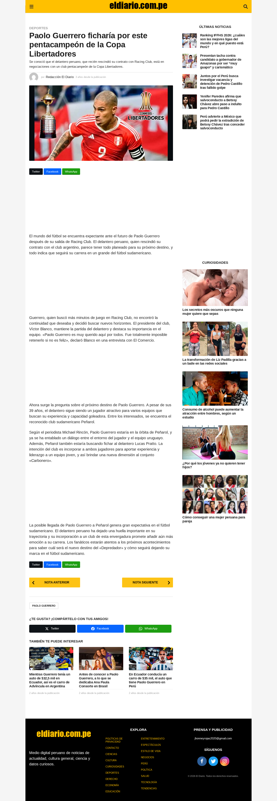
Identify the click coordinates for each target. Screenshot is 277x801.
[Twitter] (213, 761)
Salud (145, 776)
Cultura (111, 760)
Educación (113, 791)
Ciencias (111, 754)
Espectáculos (151, 745)
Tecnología (149, 782)
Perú (144, 763)
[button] (31, 6)
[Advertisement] (101, 205)
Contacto (112, 748)
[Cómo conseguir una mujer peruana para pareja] (215, 494)
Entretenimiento (153, 738)
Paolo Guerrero (43, 605)
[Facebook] (202, 761)
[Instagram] (224, 761)
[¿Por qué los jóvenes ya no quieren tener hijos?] (215, 442)
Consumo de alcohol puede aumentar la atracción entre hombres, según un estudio (212, 413)
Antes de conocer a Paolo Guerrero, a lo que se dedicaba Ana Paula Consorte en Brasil (98, 680)
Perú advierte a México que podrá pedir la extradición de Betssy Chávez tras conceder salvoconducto (222, 122)
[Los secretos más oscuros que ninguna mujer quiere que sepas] (215, 287)
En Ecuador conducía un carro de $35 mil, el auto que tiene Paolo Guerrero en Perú (150, 680)
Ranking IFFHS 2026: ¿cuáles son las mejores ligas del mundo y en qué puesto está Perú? (222, 41)
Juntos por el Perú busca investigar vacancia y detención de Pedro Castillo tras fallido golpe (221, 82)
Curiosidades (115, 766)
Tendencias (149, 788)
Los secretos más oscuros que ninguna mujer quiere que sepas (212, 312)
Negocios (147, 757)
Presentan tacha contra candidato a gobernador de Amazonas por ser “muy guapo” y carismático (220, 61)
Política (146, 769)
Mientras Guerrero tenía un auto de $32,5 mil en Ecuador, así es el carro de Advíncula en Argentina (49, 680)
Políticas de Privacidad (114, 740)
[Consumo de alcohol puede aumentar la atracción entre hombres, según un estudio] (215, 388)
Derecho (112, 779)
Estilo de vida (151, 751)
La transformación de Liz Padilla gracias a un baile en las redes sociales (214, 362)
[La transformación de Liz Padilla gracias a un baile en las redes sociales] (215, 339)
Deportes (38, 28)
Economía (112, 785)
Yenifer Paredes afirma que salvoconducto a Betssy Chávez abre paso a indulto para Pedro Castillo (221, 102)
